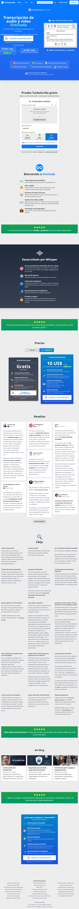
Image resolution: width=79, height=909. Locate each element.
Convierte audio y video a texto (66, 887)
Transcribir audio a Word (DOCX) (65, 889)
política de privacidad (51, 152)
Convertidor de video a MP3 (13, 898)
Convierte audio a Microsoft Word (13, 889)
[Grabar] (52, 105)
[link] (52, 105)
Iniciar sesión (63, 2)
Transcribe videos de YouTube (39, 893)
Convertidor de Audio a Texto (65, 891)
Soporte (49, 904)
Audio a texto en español (13, 896)
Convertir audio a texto (39, 885)
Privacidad (49, 906)
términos (40, 152)
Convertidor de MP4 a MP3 (66, 896)
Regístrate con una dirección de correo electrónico (18, 42)
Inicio (29, 904)
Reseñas (44, 904)
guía (58, 687)
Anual (46, 350)
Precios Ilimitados (18, 45)
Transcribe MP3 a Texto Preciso (13, 891)
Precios (20, 2)
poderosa (52, 269)
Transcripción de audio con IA (39, 889)
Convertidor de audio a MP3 (39, 898)
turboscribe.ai (67, 710)
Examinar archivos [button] (39, 119)
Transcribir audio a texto (13, 883)
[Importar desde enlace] (55, 105)
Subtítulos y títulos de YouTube (66, 893)
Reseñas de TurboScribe (39, 891)
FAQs (27, 2)
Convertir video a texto (66, 885)
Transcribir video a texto (39, 883)
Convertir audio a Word (13, 885)
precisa (46, 269)
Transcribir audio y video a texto (66, 883)
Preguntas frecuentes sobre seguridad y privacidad (38, 595)
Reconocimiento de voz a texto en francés (39, 896)
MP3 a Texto (39, 887)
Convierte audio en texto (13, 893)
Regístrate (74, 2)
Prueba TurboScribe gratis (45, 2)
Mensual (32, 350)
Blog (32, 2)
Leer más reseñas (39, 521)
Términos (44, 906)
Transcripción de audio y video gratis (13, 887)
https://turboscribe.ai (41, 490)
